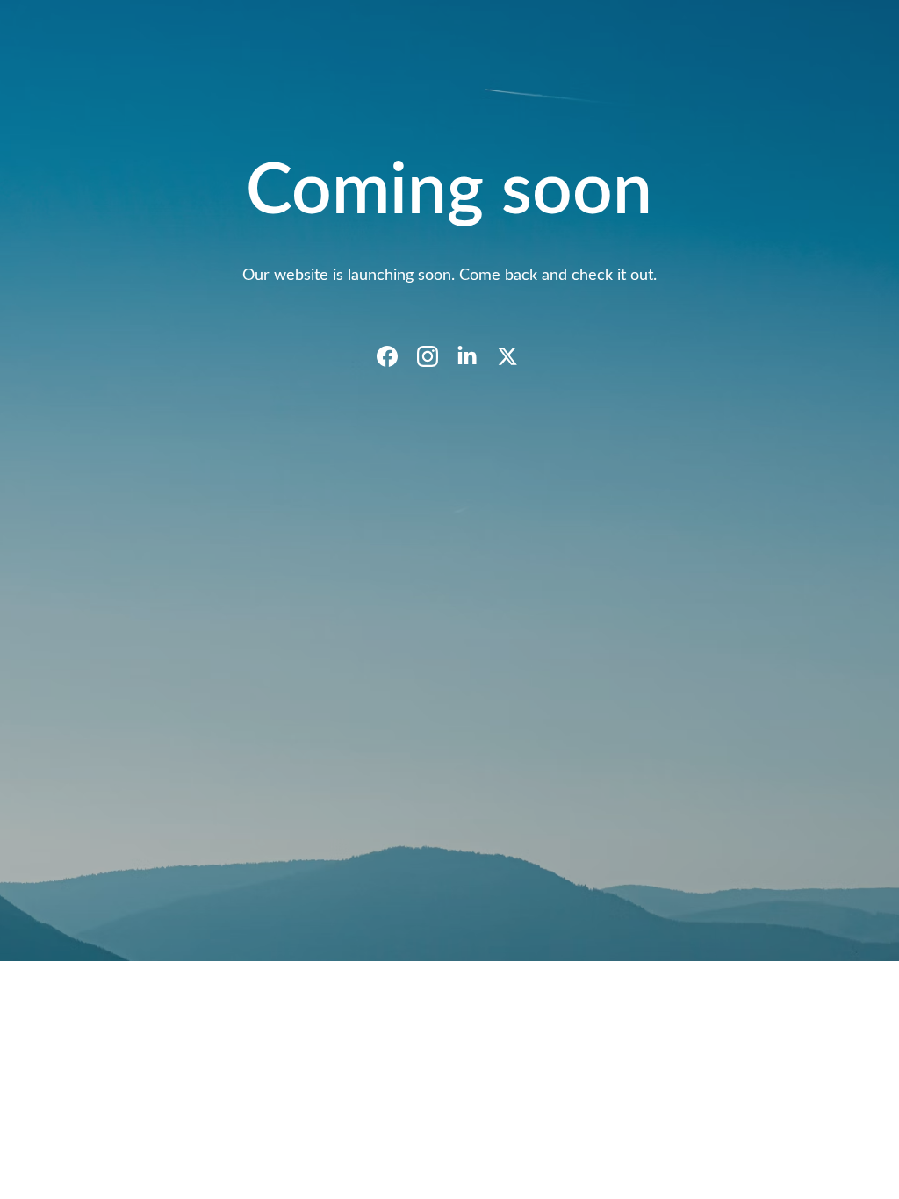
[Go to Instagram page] (436, 356)
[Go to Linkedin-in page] (476, 356)
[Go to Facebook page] (396, 356)
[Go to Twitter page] (507, 356)
